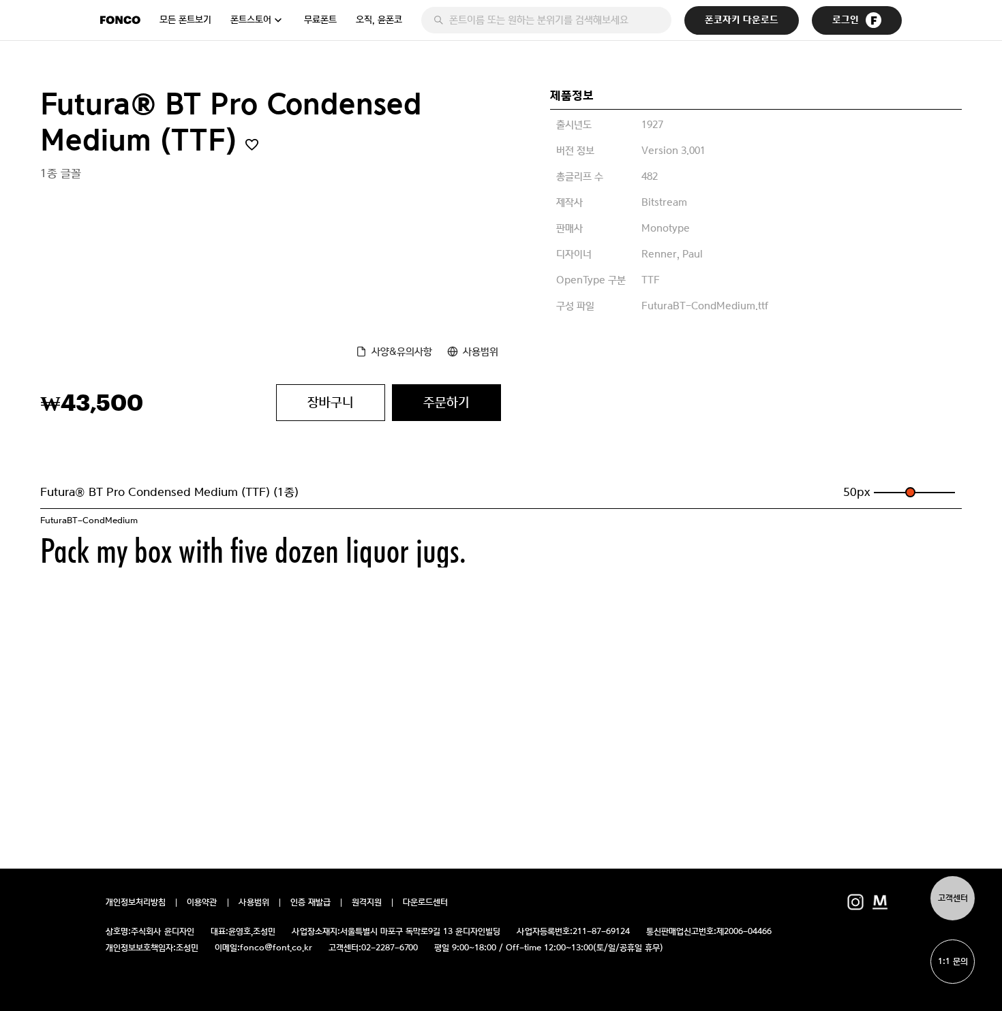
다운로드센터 (425, 903)
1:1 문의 (953, 961)
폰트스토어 (250, 19)
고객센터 (953, 898)
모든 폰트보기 (185, 19)
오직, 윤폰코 (379, 19)
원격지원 (367, 903)
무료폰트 (320, 19)
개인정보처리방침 (136, 903)
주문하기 (446, 402)
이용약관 (202, 903)
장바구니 (330, 402)
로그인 (845, 20)
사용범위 (480, 351)
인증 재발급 (310, 903)
